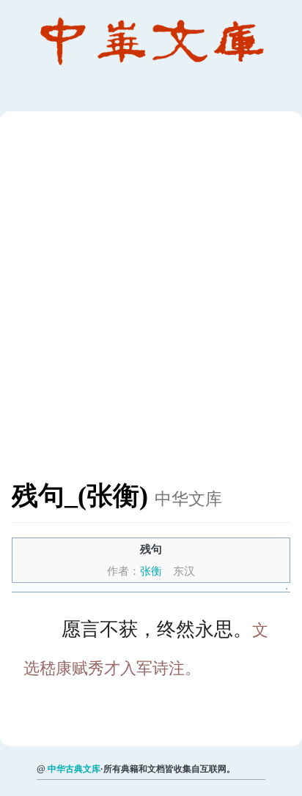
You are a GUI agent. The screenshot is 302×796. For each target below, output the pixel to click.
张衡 (151, 571)
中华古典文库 (74, 769)
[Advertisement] (151, 303)
